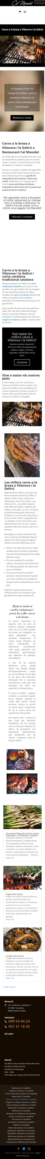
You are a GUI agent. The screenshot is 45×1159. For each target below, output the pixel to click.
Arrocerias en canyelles (21, 1119)
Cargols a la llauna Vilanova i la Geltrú (21, 1102)
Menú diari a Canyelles (21, 1096)
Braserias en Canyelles (21, 1111)
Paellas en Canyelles (21, 1125)
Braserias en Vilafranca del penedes (21, 1113)
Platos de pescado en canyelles (21, 1128)
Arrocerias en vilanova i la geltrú (21, 1122)
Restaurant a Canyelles (21, 1088)
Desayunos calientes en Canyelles (21, 1130)
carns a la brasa (21, 295)
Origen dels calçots (14, 894)
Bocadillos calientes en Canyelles (21, 1133)
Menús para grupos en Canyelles (21, 1136)
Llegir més (10, 858)
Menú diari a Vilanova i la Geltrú (21, 1108)
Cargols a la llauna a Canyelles (21, 1091)
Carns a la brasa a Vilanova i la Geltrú (21, 1099)
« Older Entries (9, 987)
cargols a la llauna (11, 319)
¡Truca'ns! (22, 362)
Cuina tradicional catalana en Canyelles (21, 1093)
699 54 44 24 (19, 1021)
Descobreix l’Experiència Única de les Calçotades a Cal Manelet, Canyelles (22, 834)
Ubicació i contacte (22, 216)
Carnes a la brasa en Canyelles (21, 1116)
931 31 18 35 (19, 1026)
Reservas (39, 2)
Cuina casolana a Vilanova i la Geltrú (21, 1105)
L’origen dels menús (15, 956)
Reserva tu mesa (22, 117)
